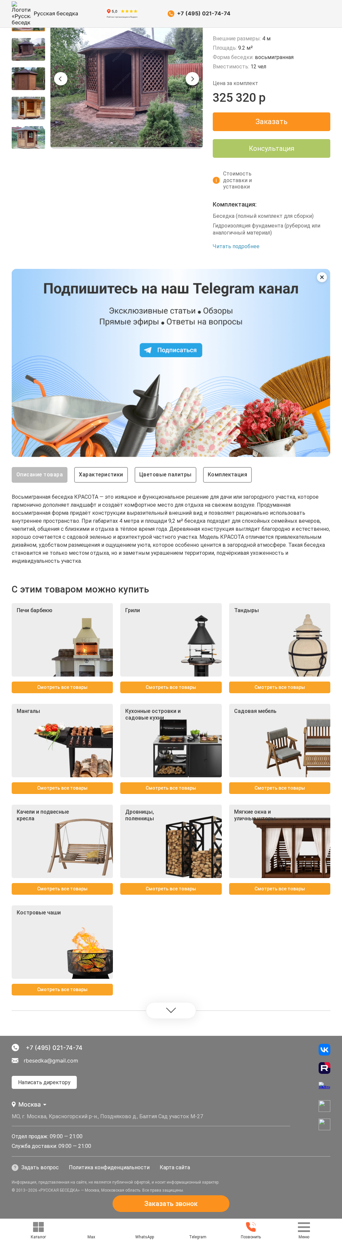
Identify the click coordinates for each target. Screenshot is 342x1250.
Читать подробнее (236, 246)
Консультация (271, 148)
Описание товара (39, 474)
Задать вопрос (40, 1167)
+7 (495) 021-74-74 (203, 13)
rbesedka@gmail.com (51, 1060)
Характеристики (101, 474)
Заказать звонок (171, 1204)
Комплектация (227, 474)
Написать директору (44, 1082)
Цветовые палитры (165, 474)
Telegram (197, 1237)
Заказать (271, 121)
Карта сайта (175, 1167)
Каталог (38, 1237)
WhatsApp (144, 1237)
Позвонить (251, 1237)
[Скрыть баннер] (322, 277)
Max (91, 1237)
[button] (60, 78)
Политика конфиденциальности (109, 1167)
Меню (304, 1237)
